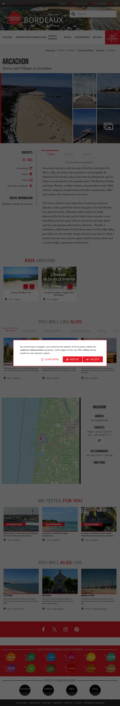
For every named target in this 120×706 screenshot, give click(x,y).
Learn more (52, 359)
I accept (94, 359)
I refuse (74, 359)
